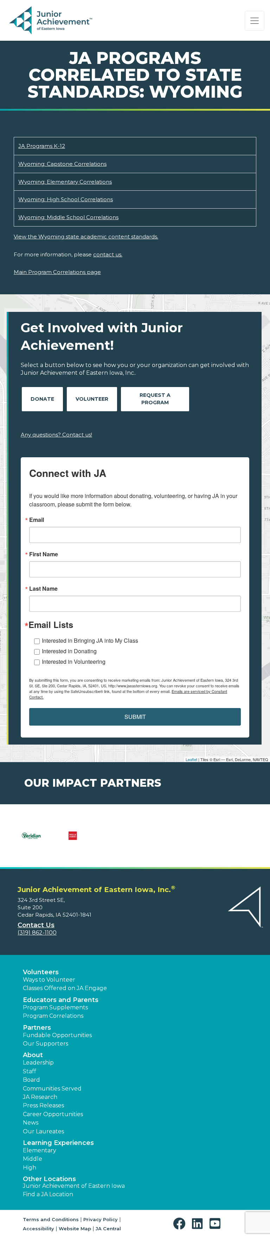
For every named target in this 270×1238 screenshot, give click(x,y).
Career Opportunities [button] (53, 1114)
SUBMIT (135, 717)
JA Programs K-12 (41, 146)
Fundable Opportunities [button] (57, 1035)
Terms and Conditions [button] (51, 1219)
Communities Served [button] (52, 1088)
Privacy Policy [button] (100, 1219)
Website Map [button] (75, 1228)
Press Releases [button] (43, 1105)
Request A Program (155, 399)
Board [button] (31, 1079)
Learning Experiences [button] (58, 1143)
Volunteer (92, 399)
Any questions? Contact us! (56, 434)
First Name (43, 554)
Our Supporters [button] (45, 1043)
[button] (181, 1223)
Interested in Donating (69, 651)
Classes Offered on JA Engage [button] (65, 988)
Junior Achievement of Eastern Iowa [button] (74, 1186)
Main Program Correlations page (57, 272)
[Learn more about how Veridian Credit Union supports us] (31, 840)
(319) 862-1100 (37, 932)
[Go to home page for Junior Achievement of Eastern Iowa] (51, 21)
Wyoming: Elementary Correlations (65, 181)
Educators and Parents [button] (60, 1000)
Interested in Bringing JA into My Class (90, 640)
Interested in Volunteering (73, 661)
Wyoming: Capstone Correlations (62, 164)
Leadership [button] (38, 1062)
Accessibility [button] (38, 1228)
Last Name (43, 588)
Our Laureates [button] (43, 1131)
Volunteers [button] (41, 972)
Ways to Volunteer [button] (49, 979)
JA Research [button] (40, 1097)
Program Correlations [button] (53, 1016)
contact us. (107, 254)
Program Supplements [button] (55, 1007)
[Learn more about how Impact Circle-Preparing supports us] (72, 840)
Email (36, 520)
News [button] (30, 1122)
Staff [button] (29, 1071)
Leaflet (191, 759)
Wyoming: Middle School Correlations (68, 217)
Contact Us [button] (36, 925)
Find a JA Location (48, 1194)
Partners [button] (37, 1027)
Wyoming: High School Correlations (65, 199)
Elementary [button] (39, 1150)
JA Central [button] (108, 1228)
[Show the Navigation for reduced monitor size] (254, 21)
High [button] (29, 1167)
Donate (42, 399)
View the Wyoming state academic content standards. (86, 236)
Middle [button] (32, 1158)
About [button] (33, 1055)
